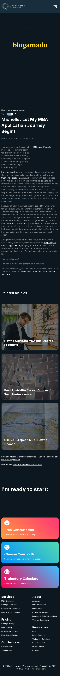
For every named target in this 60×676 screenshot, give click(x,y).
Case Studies (7, 646)
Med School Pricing (9, 635)
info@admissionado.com (35, 669)
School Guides (38, 643)
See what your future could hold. (18, 583)
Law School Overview (10, 608)
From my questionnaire (11, 172)
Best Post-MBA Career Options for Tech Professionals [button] (29, 392)
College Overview (9, 605)
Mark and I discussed (16, 223)
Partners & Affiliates (41, 612)
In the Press (37, 608)
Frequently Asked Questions (44, 616)
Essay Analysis (38, 635)
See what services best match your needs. (22, 559)
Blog (34, 631)
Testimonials (6, 650)
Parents (35, 651)
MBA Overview (7, 601)
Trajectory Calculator (41, 639)
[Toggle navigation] (55, 6)
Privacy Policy (46, 666)
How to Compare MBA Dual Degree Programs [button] (28, 342)
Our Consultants (39, 605)
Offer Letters (38, 647)
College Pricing (8, 624)
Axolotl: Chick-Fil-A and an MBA (27, 464)
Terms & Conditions (40, 620)
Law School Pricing (9, 631)
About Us (36, 601)
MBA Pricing (6, 627)
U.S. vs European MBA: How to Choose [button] (25, 442)
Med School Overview (10, 612)
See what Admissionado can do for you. (21, 535)
